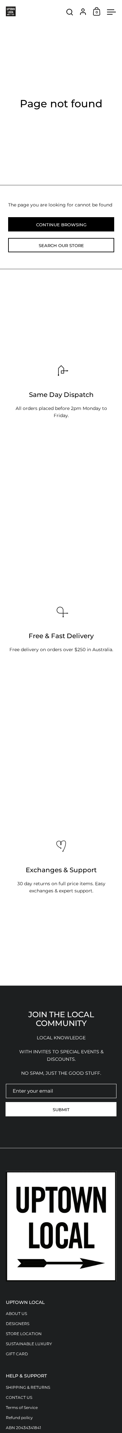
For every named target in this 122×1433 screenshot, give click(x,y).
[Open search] (69, 12)
